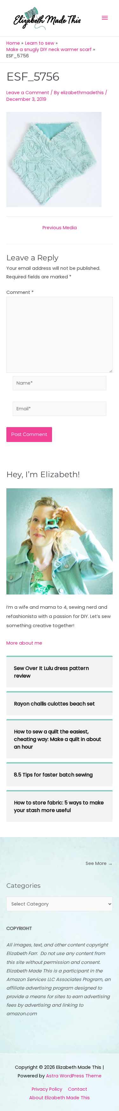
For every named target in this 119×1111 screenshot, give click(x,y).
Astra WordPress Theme (74, 1076)
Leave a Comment (27, 92)
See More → (99, 863)
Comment (20, 292)
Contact (77, 1089)
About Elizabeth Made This (59, 1098)
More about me (24, 643)
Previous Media (60, 227)
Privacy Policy (47, 1089)
